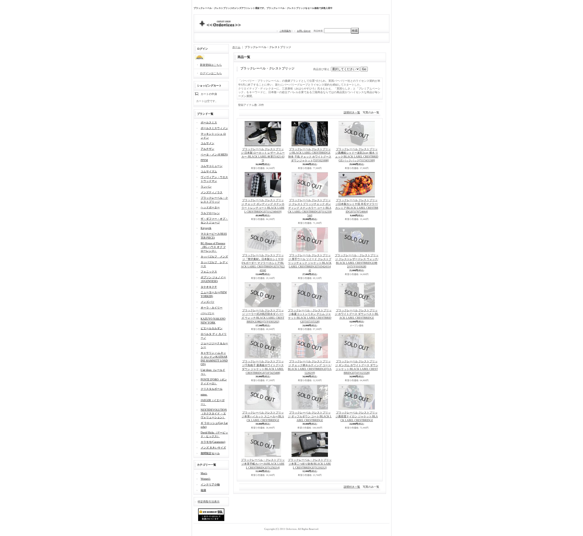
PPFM (204, 160)
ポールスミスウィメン (214, 128)
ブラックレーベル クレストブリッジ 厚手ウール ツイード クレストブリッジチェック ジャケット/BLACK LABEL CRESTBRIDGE (310, 263)
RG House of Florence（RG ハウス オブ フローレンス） (213, 247)
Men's (204, 473)
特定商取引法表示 (209, 501)
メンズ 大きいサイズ (213, 447)
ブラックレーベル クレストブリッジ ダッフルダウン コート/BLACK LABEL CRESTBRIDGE (310, 416)
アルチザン (207, 149)
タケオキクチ (209, 286)
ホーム (236, 47)
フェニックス (209, 271)
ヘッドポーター (210, 207)
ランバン (206, 186)
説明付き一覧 (352, 112)
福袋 (203, 490)
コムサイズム (209, 171)
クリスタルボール (211, 389)
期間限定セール (210, 453)
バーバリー (207, 313)
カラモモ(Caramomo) (213, 442)
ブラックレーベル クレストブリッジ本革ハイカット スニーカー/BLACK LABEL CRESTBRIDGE (263, 416)
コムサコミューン (211, 166)
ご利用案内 (285, 31)
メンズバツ (207, 302)
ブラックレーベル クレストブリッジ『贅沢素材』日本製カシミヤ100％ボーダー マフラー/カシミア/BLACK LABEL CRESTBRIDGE (263, 263)
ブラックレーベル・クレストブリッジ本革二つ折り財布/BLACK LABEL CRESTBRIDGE (310, 463)
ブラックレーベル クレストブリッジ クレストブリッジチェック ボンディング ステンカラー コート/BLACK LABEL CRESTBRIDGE (310, 208)
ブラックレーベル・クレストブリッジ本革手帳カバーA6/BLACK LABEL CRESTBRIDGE (263, 463)
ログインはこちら (211, 73)
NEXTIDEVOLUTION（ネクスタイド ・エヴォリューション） (214, 413)
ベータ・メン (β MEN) (214, 154)
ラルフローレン (210, 213)
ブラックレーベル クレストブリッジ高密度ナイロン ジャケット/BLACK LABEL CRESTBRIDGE (356, 416)
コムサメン (207, 143)
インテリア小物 (210, 484)
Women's (205, 478)
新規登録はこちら (211, 64)
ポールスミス (209, 122)
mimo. (204, 394)
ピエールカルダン (211, 328)
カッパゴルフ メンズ (214, 256)
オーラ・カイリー (211, 307)
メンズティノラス (211, 192)
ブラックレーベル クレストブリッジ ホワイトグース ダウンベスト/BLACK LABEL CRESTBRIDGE (356, 314)
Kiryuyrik (206, 228)
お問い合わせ (304, 31)
